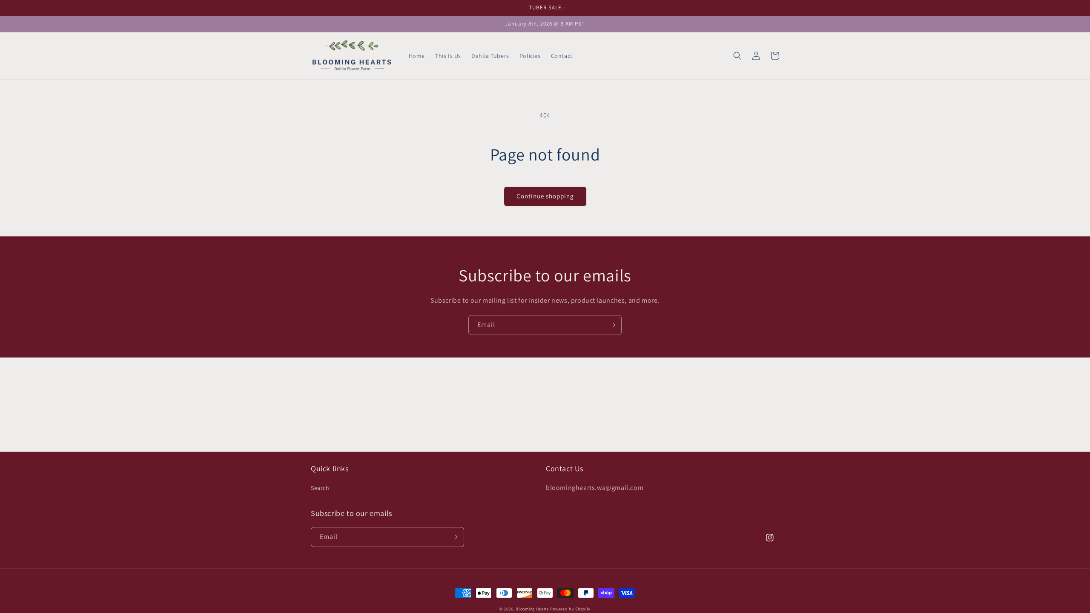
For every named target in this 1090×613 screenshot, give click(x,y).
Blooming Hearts (532, 609)
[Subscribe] (611, 325)
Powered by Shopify (570, 609)
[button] (737, 55)
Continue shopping (545, 196)
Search (320, 488)
